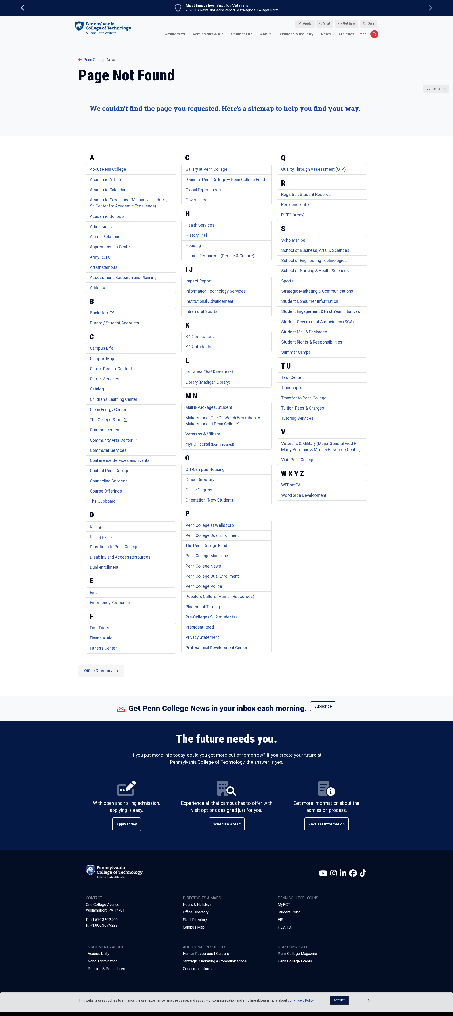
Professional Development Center (216, 647)
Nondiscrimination (102, 961)
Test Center (292, 377)
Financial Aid (101, 638)
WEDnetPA (291, 485)
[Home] (103, 28)
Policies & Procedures (106, 968)
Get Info (349, 23)
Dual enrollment (104, 567)
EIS (280, 919)
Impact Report (198, 281)
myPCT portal (209, 444)
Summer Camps (296, 352)
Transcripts (291, 387)
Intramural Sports (201, 311)
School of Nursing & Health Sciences (315, 270)
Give (371, 23)
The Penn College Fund (206, 545)
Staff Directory (195, 919)
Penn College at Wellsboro (209, 525)
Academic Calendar (108, 189)
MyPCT (284, 904)
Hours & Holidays (197, 904)
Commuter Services (108, 450)
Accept (339, 1000)
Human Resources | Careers (206, 953)
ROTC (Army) (293, 215)
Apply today (126, 824)
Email (95, 592)
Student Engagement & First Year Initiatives (320, 311)
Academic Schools (107, 216)
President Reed (199, 627)
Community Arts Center (111, 440)
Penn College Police (203, 586)
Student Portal (289, 912)
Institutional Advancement (209, 301)
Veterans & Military (202, 434)
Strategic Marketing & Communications (317, 291)
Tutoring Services (297, 418)
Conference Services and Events (120, 460)
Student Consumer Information (309, 301)
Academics (175, 34)
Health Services (199, 225)
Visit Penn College (298, 459)
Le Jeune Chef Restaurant (209, 372)
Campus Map (102, 358)
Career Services (104, 379)
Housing (193, 245)
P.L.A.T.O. (285, 927)
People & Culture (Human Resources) (219, 596)
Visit (326, 23)
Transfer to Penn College (304, 398)
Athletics (346, 34)
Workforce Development (303, 495)
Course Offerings (106, 491)
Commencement (105, 429)
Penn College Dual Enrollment (212, 535)
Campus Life (101, 348)
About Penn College (108, 169)
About (265, 34)
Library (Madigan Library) (207, 382)
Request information (326, 824)
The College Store (106, 419)
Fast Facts (99, 628)
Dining (95, 526)
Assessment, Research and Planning (123, 277)
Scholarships (293, 240)
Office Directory (199, 479)
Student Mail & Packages (304, 332)
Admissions (101, 226)
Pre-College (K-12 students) (211, 617)
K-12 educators (199, 336)
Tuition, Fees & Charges (302, 408)
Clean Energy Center (108, 409)
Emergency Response (110, 602)
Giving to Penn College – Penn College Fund (225, 179)
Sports (287, 281)
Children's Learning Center (113, 399)
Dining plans (101, 536)
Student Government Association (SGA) (317, 321)
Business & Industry (295, 34)
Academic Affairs (106, 179)
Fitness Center (103, 648)
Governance (196, 200)
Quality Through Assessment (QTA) (313, 169)
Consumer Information (201, 968)
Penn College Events (295, 961)
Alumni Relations (105, 236)
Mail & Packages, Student (208, 407)
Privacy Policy (304, 1000)
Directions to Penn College (114, 546)
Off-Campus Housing (205, 469)
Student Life (242, 34)
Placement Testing (202, 607)
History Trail (196, 235)
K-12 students (198, 346)
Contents (433, 88)
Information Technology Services (215, 291)
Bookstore (99, 313)
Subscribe (323, 706)
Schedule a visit (227, 824)
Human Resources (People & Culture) (219, 255)
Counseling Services (109, 481)
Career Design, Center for (113, 368)
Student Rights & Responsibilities (311, 342)
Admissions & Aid (208, 34)
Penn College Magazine (206, 555)
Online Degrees (199, 490)
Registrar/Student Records (306, 194)
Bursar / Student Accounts (114, 323)
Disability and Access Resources (120, 557)
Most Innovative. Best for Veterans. (218, 6)
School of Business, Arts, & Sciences (315, 250)
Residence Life (295, 204)
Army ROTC (100, 257)
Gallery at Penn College (206, 169)
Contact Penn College (109, 470)
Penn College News (100, 60)
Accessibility (98, 953)
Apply (307, 23)
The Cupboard (103, 501)
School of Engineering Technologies (314, 260)
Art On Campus (103, 267)
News (326, 34)
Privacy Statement (202, 637)
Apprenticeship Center (110, 247)
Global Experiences (203, 189)
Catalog (97, 389)
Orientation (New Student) (209, 500)
